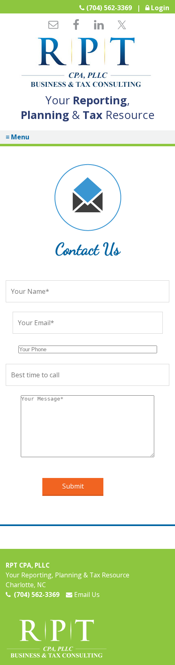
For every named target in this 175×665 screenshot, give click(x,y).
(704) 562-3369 (109, 7)
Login (160, 7)
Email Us (86, 594)
